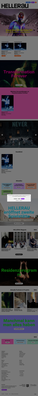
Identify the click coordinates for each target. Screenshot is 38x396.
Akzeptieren (22, 198)
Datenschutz (17, 200)
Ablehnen (19, 198)
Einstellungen (15, 198)
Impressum (21, 200)
